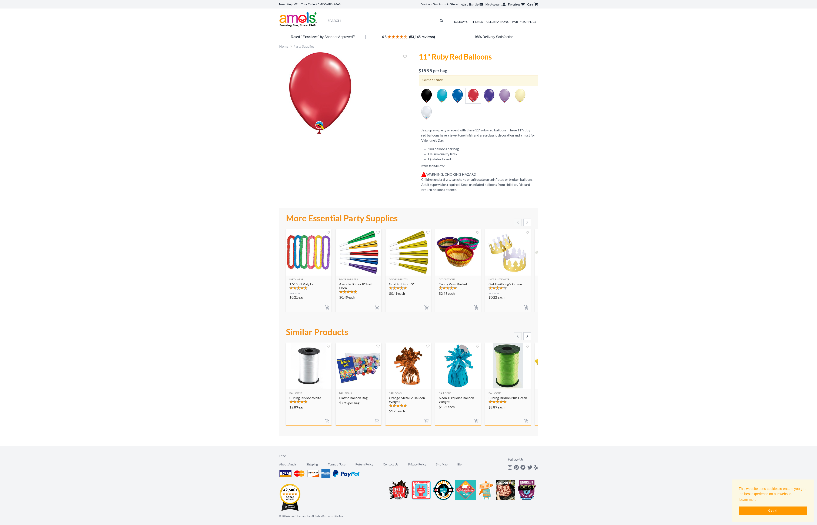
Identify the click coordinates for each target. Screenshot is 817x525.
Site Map (442, 464)
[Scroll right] (527, 222)
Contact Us (390, 464)
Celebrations (497, 21)
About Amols (288, 464)
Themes (477, 21)
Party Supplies (524, 21)
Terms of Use (337, 464)
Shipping (312, 464)
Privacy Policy (417, 464)
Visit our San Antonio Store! (440, 4)
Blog (460, 464)
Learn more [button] (748, 499)
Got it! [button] (772, 510)
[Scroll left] (518, 222)
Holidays (460, 21)
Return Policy (364, 464)
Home (283, 46)
